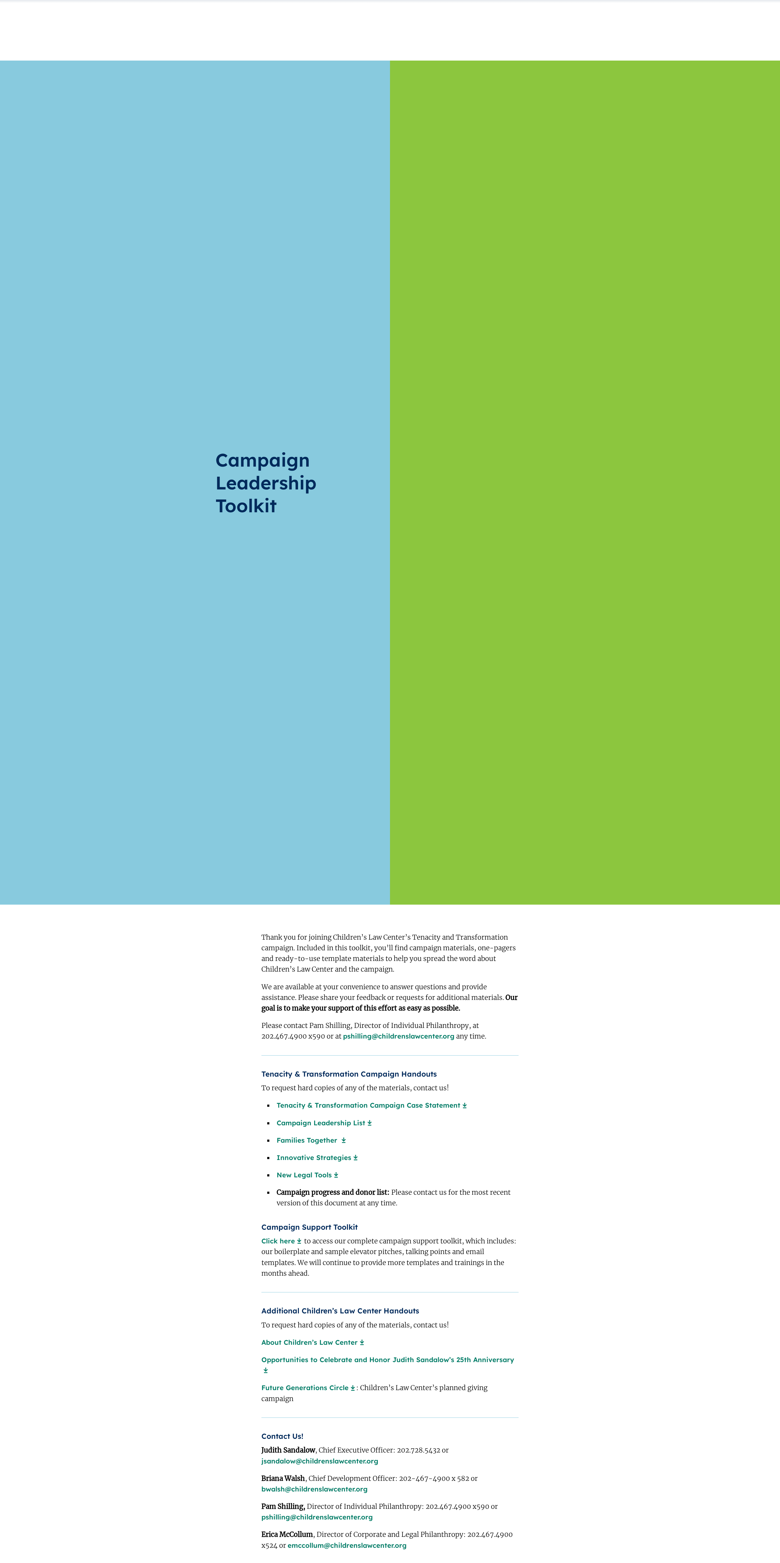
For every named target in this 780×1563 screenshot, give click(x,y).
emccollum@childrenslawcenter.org (347, 1545)
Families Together (308, 1140)
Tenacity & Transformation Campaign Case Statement (368, 1105)
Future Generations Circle (305, 1387)
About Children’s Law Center (309, 1342)
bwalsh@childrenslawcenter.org (314, 1489)
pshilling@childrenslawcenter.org (399, 1036)
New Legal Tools (304, 1175)
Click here (278, 1241)
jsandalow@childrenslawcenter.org (319, 1461)
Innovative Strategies (314, 1157)
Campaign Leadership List (321, 1123)
